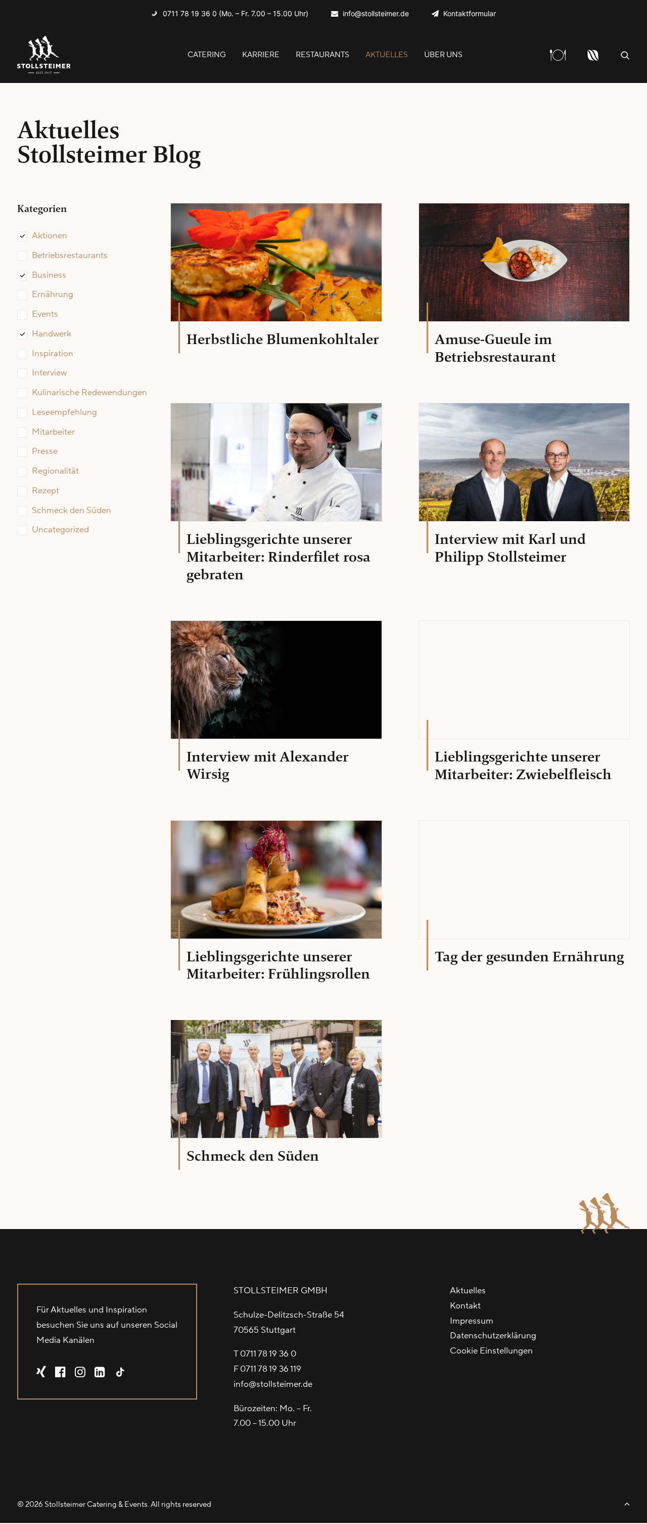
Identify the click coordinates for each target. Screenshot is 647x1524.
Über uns (443, 55)
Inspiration (52, 353)
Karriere (261, 55)
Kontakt (465, 1305)
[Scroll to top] (627, 1503)
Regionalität (55, 471)
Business (49, 275)
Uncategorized (60, 529)
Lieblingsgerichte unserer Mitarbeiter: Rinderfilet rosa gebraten (279, 556)
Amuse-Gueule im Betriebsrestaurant (495, 348)
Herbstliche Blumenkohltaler (283, 339)
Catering (207, 55)
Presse (45, 451)
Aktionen (49, 235)
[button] (625, 55)
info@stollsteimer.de (376, 13)
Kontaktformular (469, 13)
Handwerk (51, 334)
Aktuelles (386, 55)
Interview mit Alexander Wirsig (268, 765)
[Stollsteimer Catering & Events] (44, 55)
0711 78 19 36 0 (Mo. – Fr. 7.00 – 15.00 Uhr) (235, 13)
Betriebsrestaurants (70, 255)
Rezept (45, 490)
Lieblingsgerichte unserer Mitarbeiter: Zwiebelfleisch (523, 765)
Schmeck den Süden (71, 510)
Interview (49, 372)
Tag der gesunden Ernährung (529, 956)
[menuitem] (229, 13)
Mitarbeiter (53, 432)
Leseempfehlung (64, 412)
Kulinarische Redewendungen (89, 392)
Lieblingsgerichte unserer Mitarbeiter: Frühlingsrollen (278, 965)
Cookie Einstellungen (491, 1351)
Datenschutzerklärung (493, 1335)
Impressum (471, 1321)
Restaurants (322, 55)
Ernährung (52, 294)
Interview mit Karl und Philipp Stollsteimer (510, 548)
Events (45, 314)
